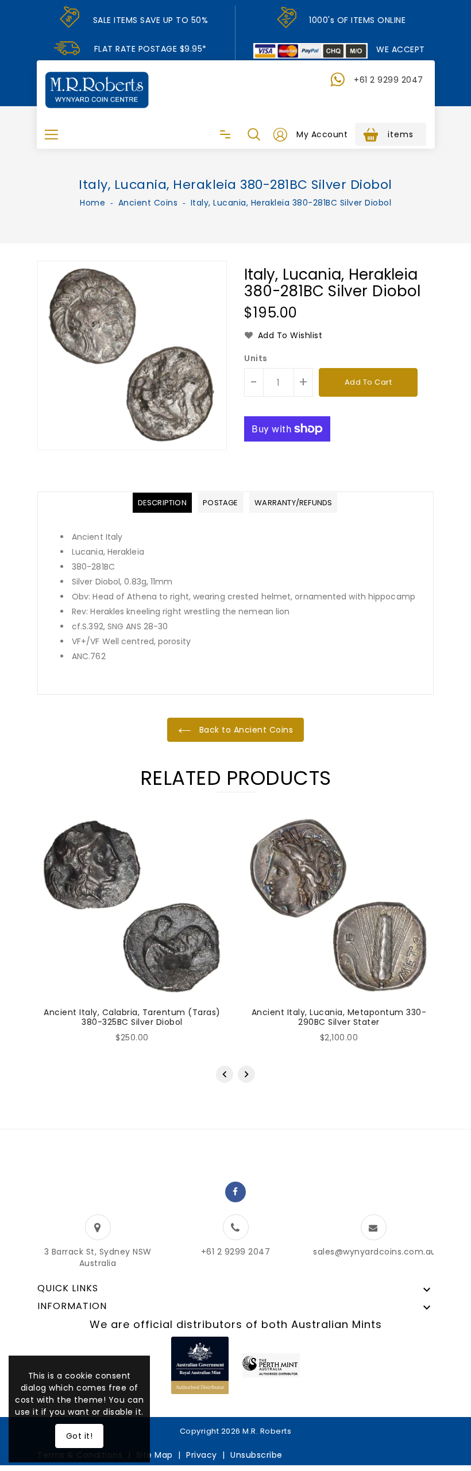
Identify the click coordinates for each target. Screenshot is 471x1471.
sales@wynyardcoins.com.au (375, 1251)
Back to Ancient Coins (244, 730)
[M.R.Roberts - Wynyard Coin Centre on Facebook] (235, 1192)
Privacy (201, 1455)
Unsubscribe (256, 1455)
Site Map (154, 1455)
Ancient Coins (148, 202)
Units (256, 358)
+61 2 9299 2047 (388, 80)
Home (92, 202)
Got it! (79, 1436)
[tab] (162, 503)
